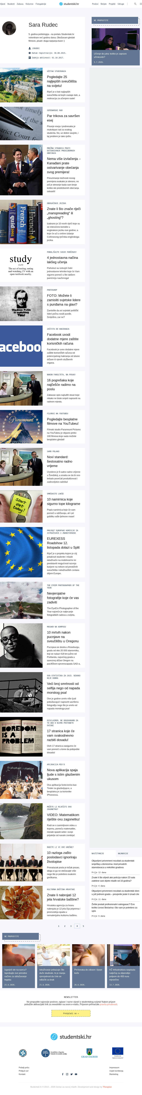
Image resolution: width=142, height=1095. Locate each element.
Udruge (121, 4)
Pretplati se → (71, 1013)
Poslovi (95, 4)
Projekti (112, 4)
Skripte (104, 4)
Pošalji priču (24, 1067)
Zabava (20, 4)
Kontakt (22, 1074)
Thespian (107, 1087)
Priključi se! (24, 1071)
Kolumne (29, 4)
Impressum (114, 1067)
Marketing (113, 1074)
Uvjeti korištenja (116, 1071)
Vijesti (2, 4)
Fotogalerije (41, 4)
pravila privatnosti (108, 1004)
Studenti (11, 4)
